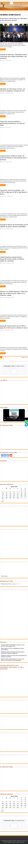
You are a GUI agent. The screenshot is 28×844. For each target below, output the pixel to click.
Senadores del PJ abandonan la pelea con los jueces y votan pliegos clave (12, 645)
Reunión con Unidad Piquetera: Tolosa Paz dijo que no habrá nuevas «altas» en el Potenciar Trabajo (13, 293)
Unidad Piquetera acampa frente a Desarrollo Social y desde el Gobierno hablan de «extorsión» (12, 259)
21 (17, 496)
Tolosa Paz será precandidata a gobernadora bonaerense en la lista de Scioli (12, 123)
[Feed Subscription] (27, 15)
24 (2, 497)
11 (6, 494)
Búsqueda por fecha (6, 583)
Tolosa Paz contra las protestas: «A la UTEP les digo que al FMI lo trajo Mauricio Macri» (13, 192)
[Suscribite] (26, 421)
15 (21, 494)
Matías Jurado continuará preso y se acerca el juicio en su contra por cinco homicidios (12, 659)
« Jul (2, 501)
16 (25, 494)
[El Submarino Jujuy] (14, 6)
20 (14, 496)
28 (17, 497)
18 (6, 496)
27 (14, 497)
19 (10, 496)
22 (21, 496)
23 (25, 496)
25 (6, 497)
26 (10, 497)
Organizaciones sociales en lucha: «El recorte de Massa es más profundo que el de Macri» (13, 157)
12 (10, 494)
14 (17, 494)
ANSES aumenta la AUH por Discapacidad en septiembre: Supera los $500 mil (12, 652)
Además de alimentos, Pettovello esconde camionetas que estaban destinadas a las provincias (13, 56)
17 (2, 496)
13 (14, 494)
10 (2, 494)
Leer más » (3, 49)
